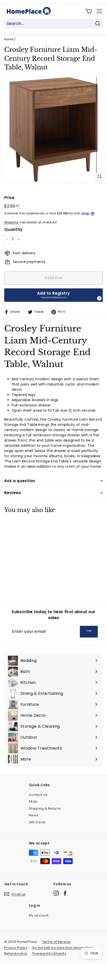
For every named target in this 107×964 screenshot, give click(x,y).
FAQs (33, 801)
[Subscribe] (89, 632)
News (33, 815)
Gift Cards (37, 822)
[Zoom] (99, 176)
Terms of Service (56, 941)
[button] (53, 295)
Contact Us (38, 794)
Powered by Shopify (49, 953)
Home (8, 39)
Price (9, 197)
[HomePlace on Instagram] (56, 893)
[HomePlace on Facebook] (65, 893)
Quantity (13, 229)
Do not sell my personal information (62, 947)
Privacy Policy (15, 947)
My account (39, 915)
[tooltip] (99, 298)
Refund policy (15, 953)
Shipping (11, 222)
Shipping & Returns (45, 808)
